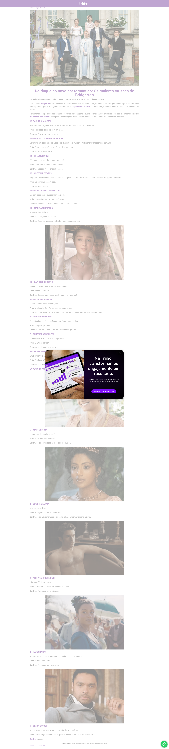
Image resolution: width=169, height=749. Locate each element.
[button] (120, 353)
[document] (84, 374)
